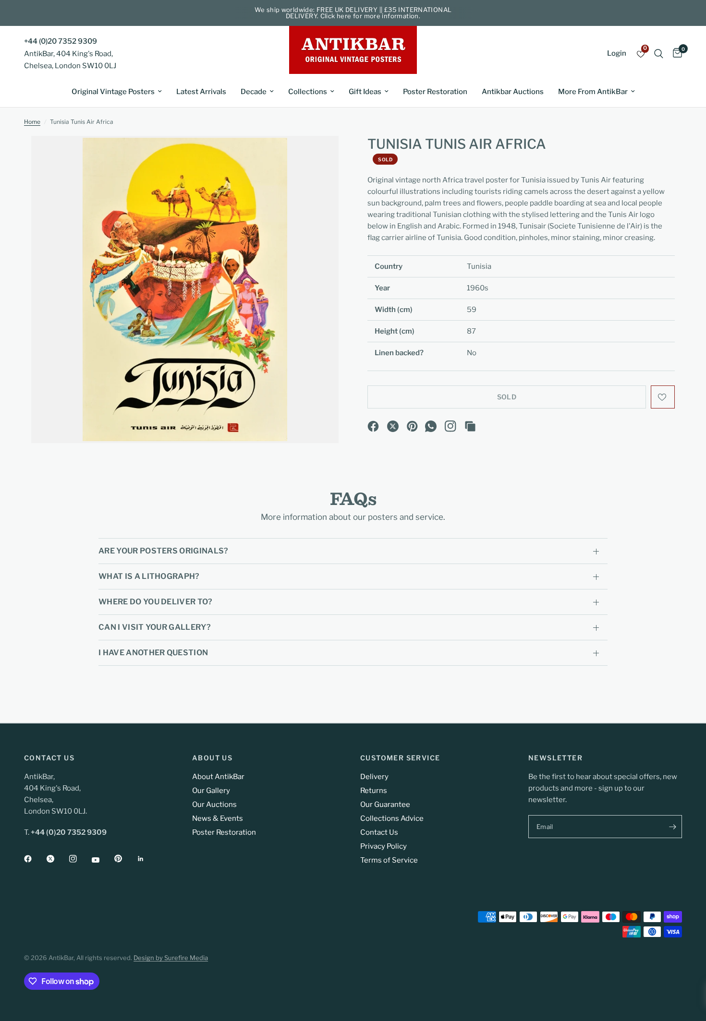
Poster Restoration (435, 91)
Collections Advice (392, 818)
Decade (254, 91)
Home (32, 121)
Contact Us (379, 832)
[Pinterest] (412, 426)
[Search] (658, 53)
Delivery (374, 776)
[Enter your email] (672, 826)
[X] (393, 426)
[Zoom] (318, 156)
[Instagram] (450, 426)
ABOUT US (212, 758)
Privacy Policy (383, 846)
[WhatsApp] (431, 426)
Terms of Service (389, 860)
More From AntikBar (593, 91)
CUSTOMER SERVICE (400, 758)
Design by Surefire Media (171, 957)
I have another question (153, 652)
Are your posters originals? (163, 550)
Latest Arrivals (201, 91)
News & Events (217, 818)
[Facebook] (373, 426)
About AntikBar (218, 776)
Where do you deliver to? (155, 601)
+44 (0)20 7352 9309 (60, 41)
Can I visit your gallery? (154, 627)
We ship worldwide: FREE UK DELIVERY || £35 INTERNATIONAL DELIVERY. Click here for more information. (353, 13)
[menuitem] (116, 91)
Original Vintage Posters (113, 91)
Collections (307, 91)
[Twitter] (57, 858)
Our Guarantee (385, 804)
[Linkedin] (147, 858)
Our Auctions (214, 804)
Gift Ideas (365, 91)
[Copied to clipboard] (470, 426)
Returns (373, 790)
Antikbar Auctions (513, 91)
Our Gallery (211, 790)
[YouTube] (102, 859)
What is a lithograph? (149, 576)
